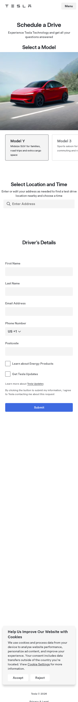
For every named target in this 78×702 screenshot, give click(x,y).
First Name (12, 263)
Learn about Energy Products (32, 363)
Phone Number (15, 323)
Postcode (12, 343)
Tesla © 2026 (39, 693)
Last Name (12, 283)
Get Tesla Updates (25, 374)
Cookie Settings (39, 664)
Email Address (15, 303)
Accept (18, 677)
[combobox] (39, 204)
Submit (39, 407)
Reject (40, 677)
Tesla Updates (35, 383)
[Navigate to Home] (18, 6)
